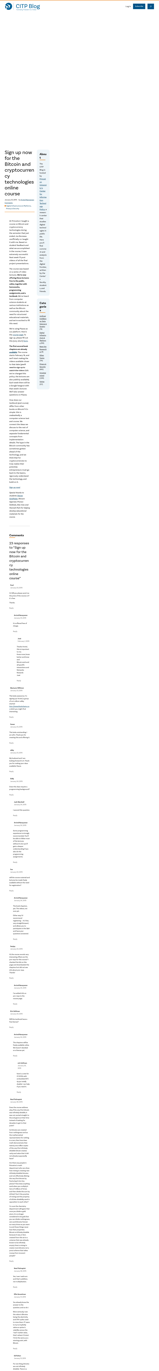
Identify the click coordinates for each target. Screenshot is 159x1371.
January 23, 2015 (16, 588)
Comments (9, 203)
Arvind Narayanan (27, 200)
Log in (128, 6)
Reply (11, 608)
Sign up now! (14, 487)
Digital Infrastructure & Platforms (18, 206)
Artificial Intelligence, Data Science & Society (43, 321)
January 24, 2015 (16, 781)
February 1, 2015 (23, 641)
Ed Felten (17, 1356)
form (26, 341)
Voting (42, 382)
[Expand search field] (150, 6)
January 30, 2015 (16, 1102)
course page (18, 335)
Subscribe (139, 6)
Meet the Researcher (43, 349)
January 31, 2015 (20, 1297)
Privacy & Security (12, 208)
